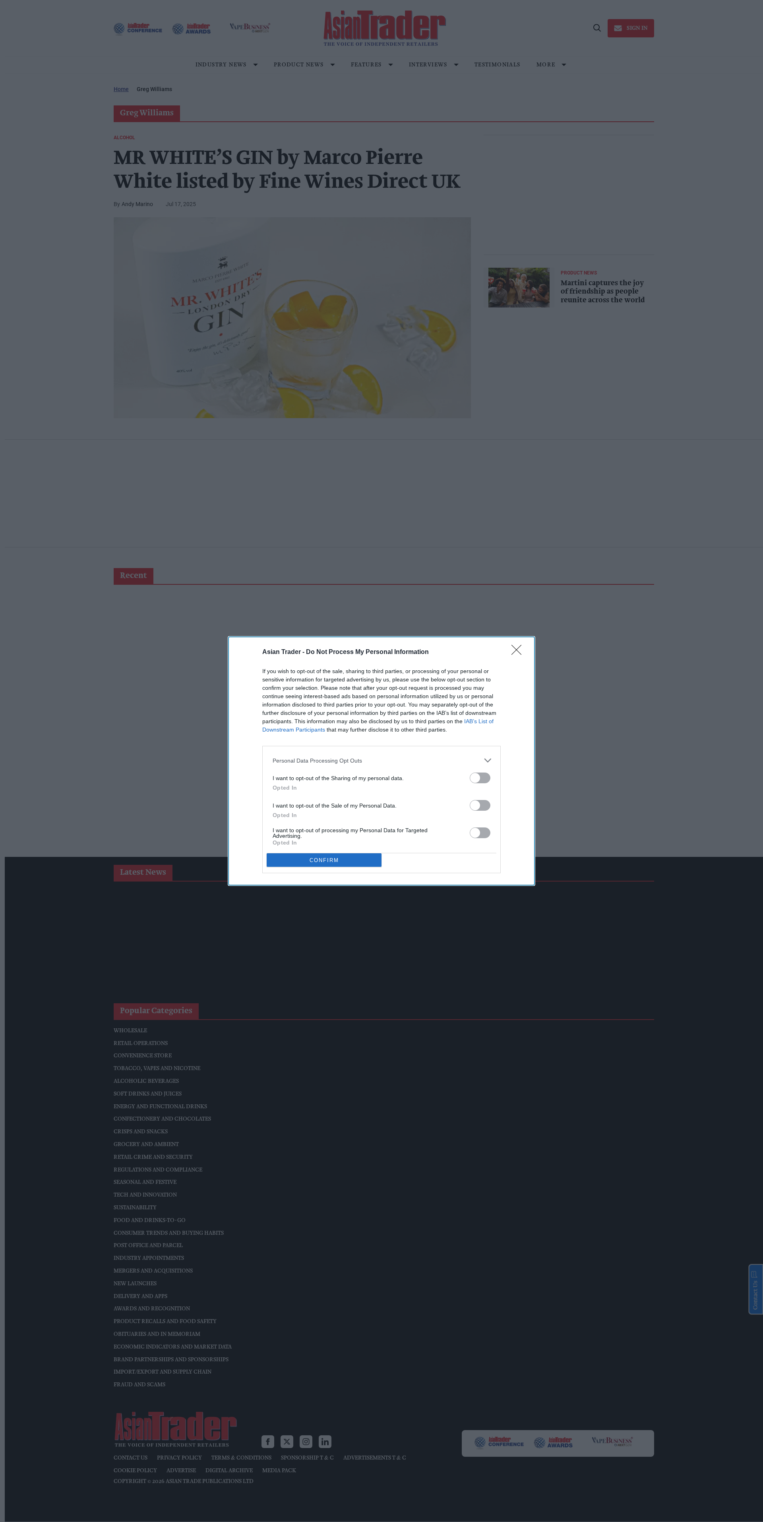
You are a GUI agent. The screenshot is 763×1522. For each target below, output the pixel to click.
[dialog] (381, 761)
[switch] (480, 778)
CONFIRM (324, 860)
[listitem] (381, 760)
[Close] (519, 652)
